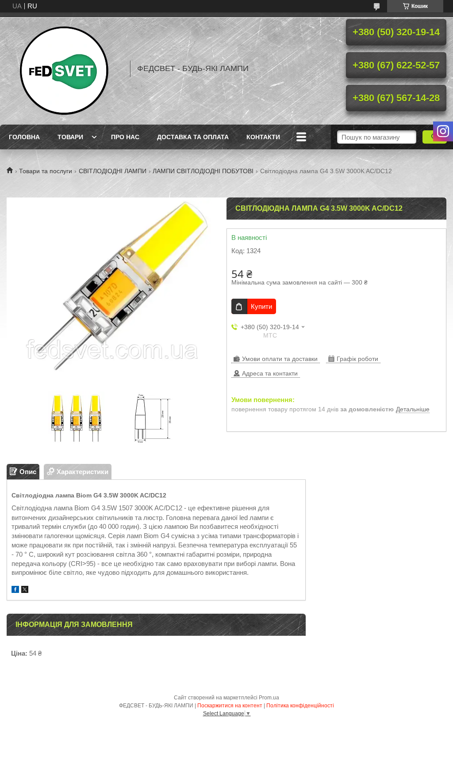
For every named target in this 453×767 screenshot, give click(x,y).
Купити (261, 306)
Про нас (125, 136)
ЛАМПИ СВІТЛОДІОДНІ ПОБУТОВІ (203, 171)
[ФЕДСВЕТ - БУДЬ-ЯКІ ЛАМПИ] (64, 68)
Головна (24, 136)
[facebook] (15, 590)
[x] (24, 590)
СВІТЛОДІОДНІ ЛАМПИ (112, 171)
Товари (70, 136)
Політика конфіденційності (300, 705)
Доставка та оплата (193, 136)
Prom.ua (269, 698)
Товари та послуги (45, 171)
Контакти (263, 136)
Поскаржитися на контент (229, 705)
